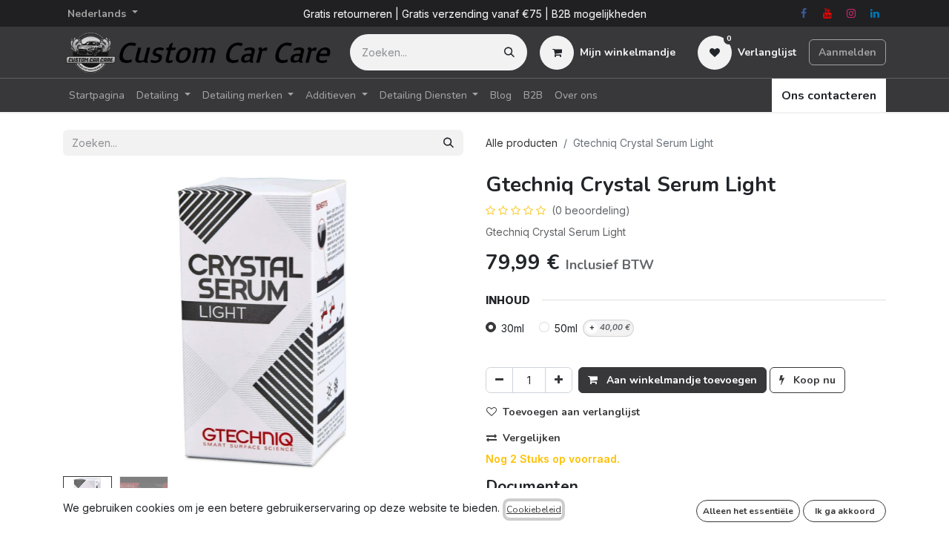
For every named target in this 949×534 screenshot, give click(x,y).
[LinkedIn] (874, 13)
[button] (93, 322)
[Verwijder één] (499, 380)
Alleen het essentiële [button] (748, 511)
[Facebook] (803, 13)
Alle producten (522, 142)
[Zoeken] (509, 52)
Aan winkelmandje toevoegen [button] (680, 380)
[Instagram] (851, 13)
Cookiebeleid (533, 509)
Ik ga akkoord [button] (845, 511)
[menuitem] (96, 95)
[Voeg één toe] (558, 380)
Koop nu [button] (813, 380)
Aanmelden (847, 52)
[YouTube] (827, 13)
